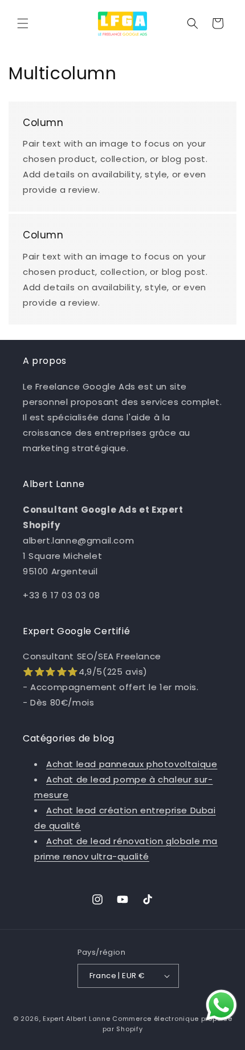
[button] (22, 23)
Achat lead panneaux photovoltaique (131, 764)
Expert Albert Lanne (76, 1018)
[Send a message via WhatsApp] (221, 1005)
